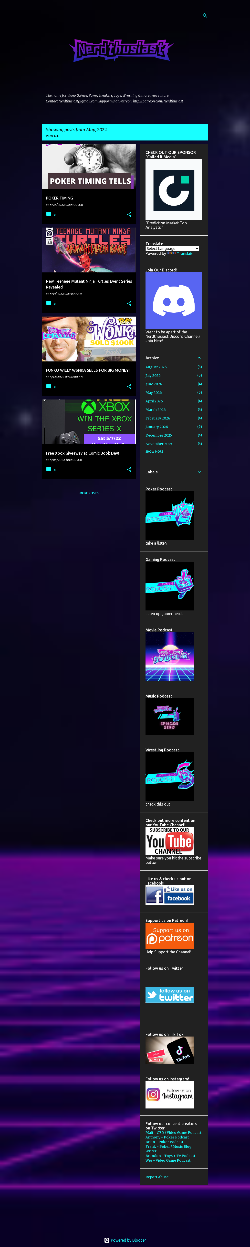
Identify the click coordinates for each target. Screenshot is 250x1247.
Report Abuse (157, 1177)
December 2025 (159, 435)
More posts (89, 493)
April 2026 (154, 401)
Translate (185, 253)
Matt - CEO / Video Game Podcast (173, 1132)
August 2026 (156, 367)
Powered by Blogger (128, 1240)
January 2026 (157, 427)
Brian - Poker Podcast (164, 1142)
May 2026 (154, 392)
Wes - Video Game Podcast (168, 1160)
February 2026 (158, 418)
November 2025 (159, 444)
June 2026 (154, 384)
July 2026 (153, 375)
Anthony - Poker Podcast (167, 1137)
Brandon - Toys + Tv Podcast (170, 1156)
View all (52, 136)
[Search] (205, 15)
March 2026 (156, 410)
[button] (129, 214)
